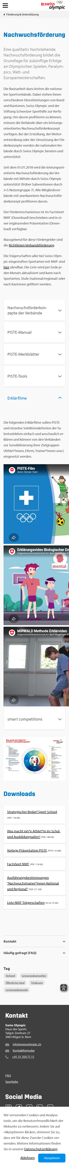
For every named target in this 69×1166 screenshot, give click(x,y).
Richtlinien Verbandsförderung (31, 245)
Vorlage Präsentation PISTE (27, 850)
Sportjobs (11, 1082)
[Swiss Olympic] (53, 5)
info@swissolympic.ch (27, 1044)
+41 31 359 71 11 (23, 1057)
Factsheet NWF (18, 864)
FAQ (8, 1075)
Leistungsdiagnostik (17, 989)
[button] (5, 4)
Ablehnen (27, 1157)
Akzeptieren (52, 1158)
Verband (10, 975)
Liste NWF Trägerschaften (26, 902)
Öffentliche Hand (15, 982)
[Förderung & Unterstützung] (4, 14)
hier (6, 267)
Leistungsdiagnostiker (34, 975)
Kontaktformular (24, 1050)
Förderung (37, 982)
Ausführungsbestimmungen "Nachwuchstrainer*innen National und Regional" (33, 883)
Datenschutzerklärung (40, 1149)
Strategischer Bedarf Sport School (32, 811)
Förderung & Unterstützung (22, 14)
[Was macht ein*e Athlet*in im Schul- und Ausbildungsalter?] (34, 759)
